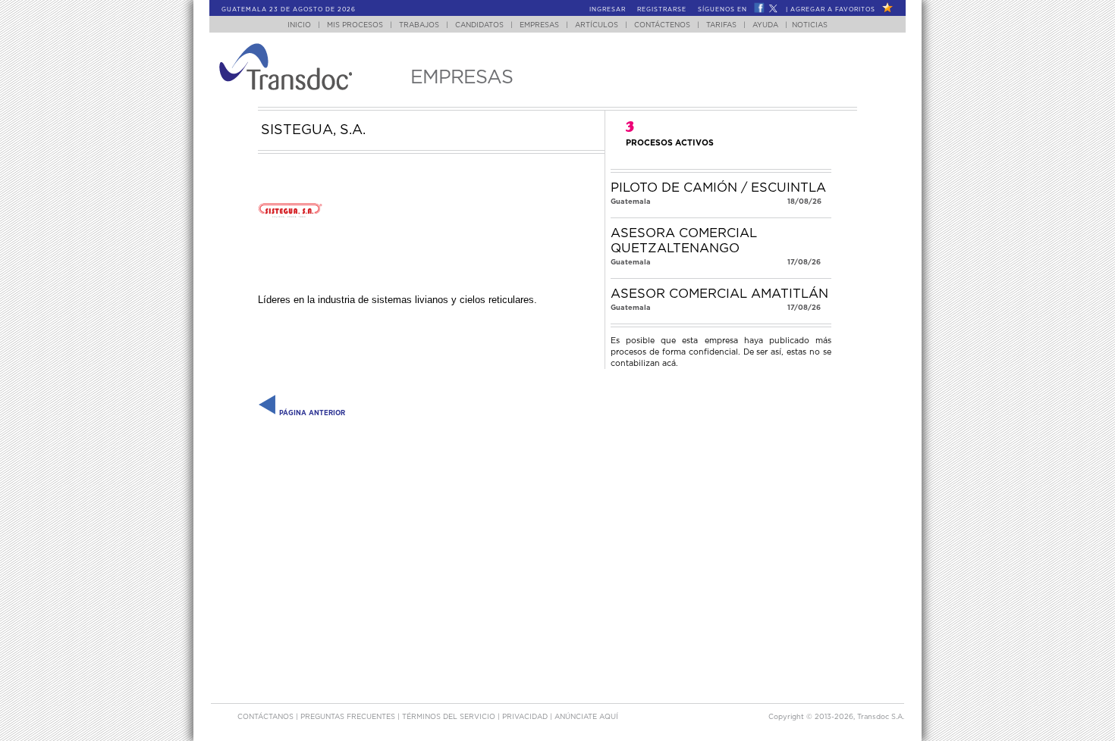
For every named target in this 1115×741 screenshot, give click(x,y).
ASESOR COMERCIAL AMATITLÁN (719, 294)
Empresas (539, 25)
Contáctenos (662, 25)
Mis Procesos (355, 25)
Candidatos (479, 25)
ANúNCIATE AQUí (586, 717)
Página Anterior (311, 413)
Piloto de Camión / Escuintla (718, 188)
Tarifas (721, 25)
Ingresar (607, 10)
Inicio (299, 25)
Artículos (596, 25)
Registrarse (661, 10)
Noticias (810, 25)
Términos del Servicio (450, 717)
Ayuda (765, 25)
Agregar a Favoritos (832, 10)
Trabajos (419, 25)
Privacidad (526, 717)
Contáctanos (266, 717)
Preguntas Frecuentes (348, 717)
